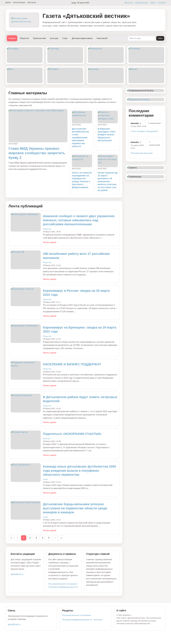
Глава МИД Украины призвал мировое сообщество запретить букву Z (37, 153)
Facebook (162, 3)
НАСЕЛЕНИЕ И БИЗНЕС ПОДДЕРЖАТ (72, 364)
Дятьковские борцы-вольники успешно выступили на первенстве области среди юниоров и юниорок (75, 508)
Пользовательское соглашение (62, 584)
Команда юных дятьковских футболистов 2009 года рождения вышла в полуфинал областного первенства (79, 470)
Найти (160, 38)
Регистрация (19, 3)
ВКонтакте (129, 3)
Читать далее (49, 242)
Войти (8, 3)
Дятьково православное (82, 38)
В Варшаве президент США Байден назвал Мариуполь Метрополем (106, 135)
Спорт (65, 38)
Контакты (31, 3)
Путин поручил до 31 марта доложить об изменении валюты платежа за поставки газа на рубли (108, 181)
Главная (12, 38)
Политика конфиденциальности (63, 587)
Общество (24, 38)
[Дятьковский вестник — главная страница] (24, 20)
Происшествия (39, 38)
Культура (54, 38)
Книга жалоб (102, 38)
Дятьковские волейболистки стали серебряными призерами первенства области (80, 138)
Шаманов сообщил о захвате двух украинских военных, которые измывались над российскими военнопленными (79, 220)
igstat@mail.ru (17, 574)
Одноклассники (141, 3)
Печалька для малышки (141, 153)
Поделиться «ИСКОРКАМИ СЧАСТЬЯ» (72, 434)
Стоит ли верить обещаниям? (144, 131)
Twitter (152, 3)
